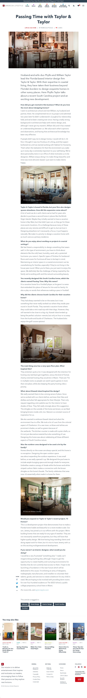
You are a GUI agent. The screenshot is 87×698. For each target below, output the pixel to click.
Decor (34, 6)
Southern (25, 608)
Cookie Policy (36, 679)
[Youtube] (84, 667)
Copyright (35, 674)
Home (27, 6)
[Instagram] (81, 667)
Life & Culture (47, 6)
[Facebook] (75, 667)
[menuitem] (27, 5)
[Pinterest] (78, 667)
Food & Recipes (54, 6)
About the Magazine (35, 668)
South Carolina (59, 604)
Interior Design (47, 604)
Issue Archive (50, 671)
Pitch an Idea (50, 676)
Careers (35, 682)
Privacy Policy (36, 676)
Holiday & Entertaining (63, 6)
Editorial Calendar (49, 668)
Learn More (79, 680)
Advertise (35, 671)
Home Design (35, 604)
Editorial (24, 604)
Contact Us (50, 674)
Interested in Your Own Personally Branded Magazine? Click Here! (43, 1)
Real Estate (40, 6)
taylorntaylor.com (42, 590)
